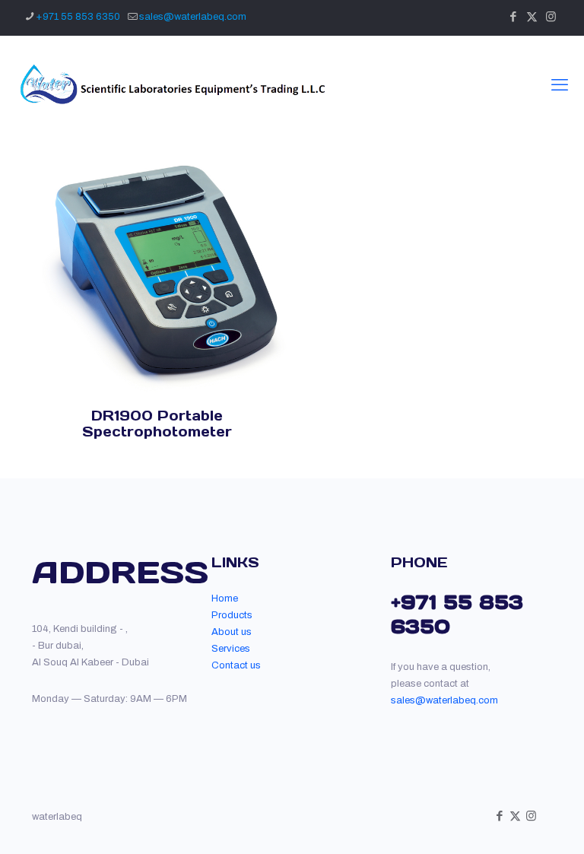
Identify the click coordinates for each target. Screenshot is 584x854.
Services (230, 648)
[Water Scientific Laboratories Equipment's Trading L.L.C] (170, 85)
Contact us (236, 665)
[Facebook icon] (513, 17)
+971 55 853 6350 (78, 16)
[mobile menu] (560, 85)
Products (231, 615)
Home (224, 598)
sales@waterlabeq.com (192, 16)
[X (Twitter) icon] (532, 17)
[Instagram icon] (551, 17)
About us (231, 632)
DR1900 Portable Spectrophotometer (157, 423)
